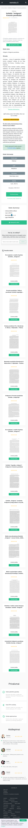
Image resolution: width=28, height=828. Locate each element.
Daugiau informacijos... (14, 109)
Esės (4, 800)
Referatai (19, 808)
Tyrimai (4, 808)
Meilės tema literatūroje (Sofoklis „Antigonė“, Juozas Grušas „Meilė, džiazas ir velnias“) (14, 538)
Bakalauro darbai (16, 817)
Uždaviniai (12, 808)
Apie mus (5, 789)
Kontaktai (5, 792)
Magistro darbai (6, 817)
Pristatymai (17, 812)
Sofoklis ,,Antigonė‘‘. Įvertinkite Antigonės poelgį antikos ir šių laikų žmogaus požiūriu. (14, 502)
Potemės (13, 813)
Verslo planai (13, 815)
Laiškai (9, 810)
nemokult (14, 3)
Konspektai (5, 801)
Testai (18, 806)
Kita (4, 810)
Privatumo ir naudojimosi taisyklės (11, 794)
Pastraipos (5, 813)
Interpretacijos (12, 800)
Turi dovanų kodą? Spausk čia (14, 198)
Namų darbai (17, 803)
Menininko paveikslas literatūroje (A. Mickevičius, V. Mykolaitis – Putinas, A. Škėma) (14, 363)
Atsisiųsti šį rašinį (14, 44)
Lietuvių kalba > (4, 7)
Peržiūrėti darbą (14, 194)
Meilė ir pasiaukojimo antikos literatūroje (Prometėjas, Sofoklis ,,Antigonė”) (14, 573)
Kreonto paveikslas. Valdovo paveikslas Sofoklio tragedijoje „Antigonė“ (14, 292)
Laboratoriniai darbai (7, 803)
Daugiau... (3, 826)
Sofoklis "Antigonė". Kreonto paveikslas (17, 7)
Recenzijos (5, 806)
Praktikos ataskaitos (7, 812)
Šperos (12, 806)
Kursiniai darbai (14, 801)
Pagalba (5, 791)
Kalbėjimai (5, 815)
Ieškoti (23, 241)
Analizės (5, 798)
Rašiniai (14, 161)
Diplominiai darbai (13, 798)
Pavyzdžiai (5, 805)
